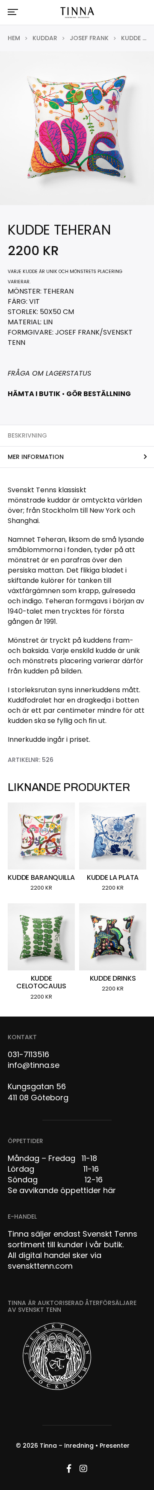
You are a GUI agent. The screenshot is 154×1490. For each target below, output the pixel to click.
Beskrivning (27, 435)
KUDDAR (45, 38)
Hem (14, 38)
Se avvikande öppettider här (62, 1190)
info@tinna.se (33, 1065)
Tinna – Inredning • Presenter (85, 1445)
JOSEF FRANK (89, 38)
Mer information (36, 457)
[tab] (77, 435)
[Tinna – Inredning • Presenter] (77, 13)
